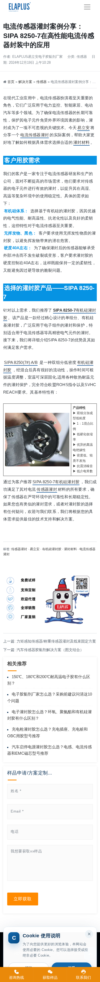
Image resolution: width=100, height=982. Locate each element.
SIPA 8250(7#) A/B (21, 362)
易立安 (83, 127)
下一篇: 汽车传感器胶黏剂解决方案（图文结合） (43, 650)
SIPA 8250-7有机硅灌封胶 (56, 481)
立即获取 (23, 899)
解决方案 (25, 82)
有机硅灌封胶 (51, 549)
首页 (10, 82)
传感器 (82, 57)
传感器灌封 (47, 489)
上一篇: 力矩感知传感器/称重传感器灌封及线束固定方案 (49, 641)
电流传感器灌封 (34, 135)
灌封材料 (81, 142)
